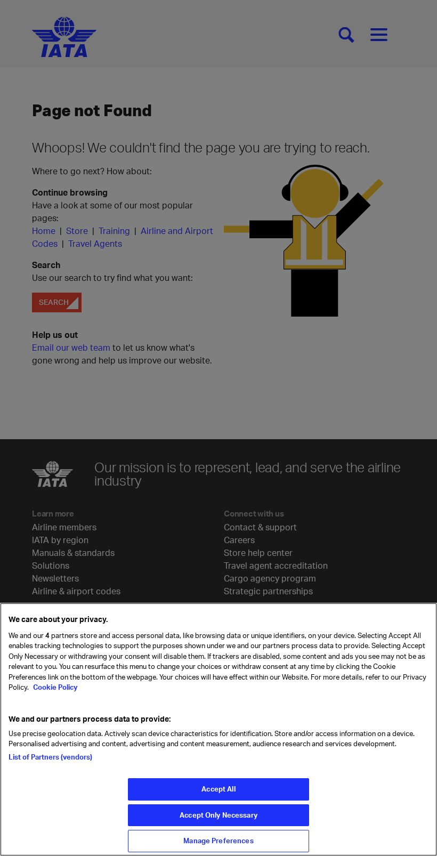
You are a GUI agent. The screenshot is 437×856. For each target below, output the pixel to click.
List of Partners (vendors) (50, 757)
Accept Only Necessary (218, 815)
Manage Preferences (218, 840)
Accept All (218, 789)
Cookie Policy (54, 687)
